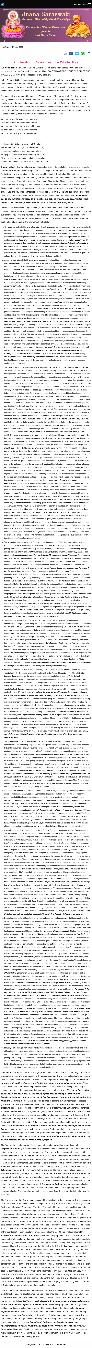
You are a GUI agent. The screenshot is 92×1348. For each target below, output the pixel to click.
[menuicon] (89, 4)
